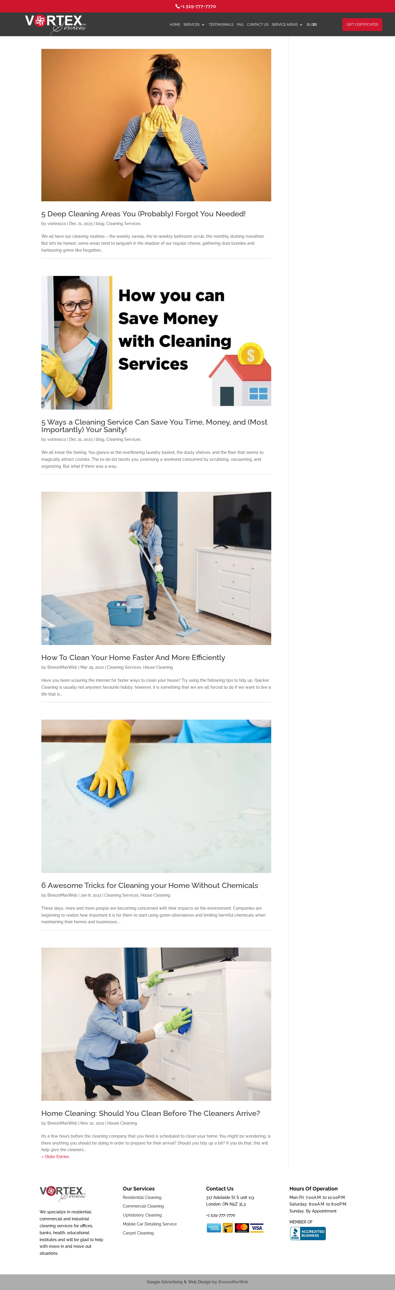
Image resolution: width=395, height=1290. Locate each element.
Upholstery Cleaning (142, 1215)
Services (192, 25)
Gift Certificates (362, 25)
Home (175, 25)
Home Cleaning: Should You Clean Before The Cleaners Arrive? (150, 1113)
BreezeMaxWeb (62, 667)
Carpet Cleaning (138, 1233)
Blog (311, 25)
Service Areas (285, 25)
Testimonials (221, 25)
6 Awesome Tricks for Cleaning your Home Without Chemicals (149, 885)
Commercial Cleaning (143, 1206)
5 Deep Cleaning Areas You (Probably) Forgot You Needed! (143, 213)
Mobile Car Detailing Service (150, 1224)
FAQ (240, 25)
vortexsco (56, 223)
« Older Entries (55, 1156)
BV (315, 25)
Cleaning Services (123, 223)
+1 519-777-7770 (198, 6)
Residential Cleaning (142, 1197)
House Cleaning (158, 667)
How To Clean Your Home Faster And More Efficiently (133, 657)
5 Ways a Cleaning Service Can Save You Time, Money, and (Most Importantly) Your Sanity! (154, 426)
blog (100, 223)
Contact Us (257, 25)
